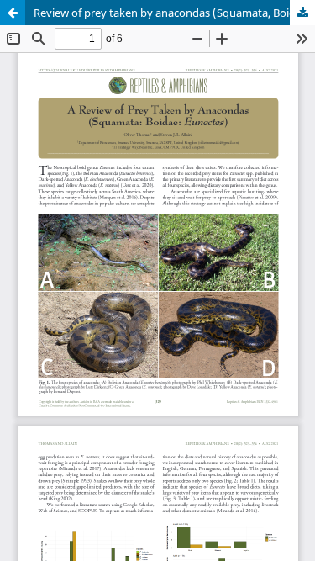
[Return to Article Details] (12, 12)
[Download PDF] (302, 12)
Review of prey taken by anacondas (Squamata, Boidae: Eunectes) (174, 12)
